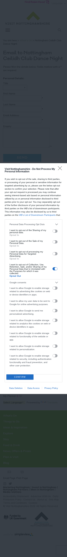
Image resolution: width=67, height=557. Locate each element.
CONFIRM (20, 377)
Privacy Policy (51, 388)
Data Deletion (16, 388)
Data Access (33, 388)
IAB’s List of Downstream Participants (37, 215)
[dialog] (33, 278)
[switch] (55, 231)
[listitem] (33, 224)
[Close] (61, 169)
